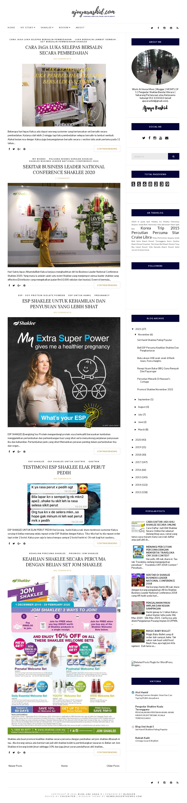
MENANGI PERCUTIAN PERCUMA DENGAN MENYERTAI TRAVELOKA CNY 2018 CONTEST (160, 551)
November (144, 334)
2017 (138, 462)
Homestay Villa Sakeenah (159, 224)
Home (11, 27)
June (141, 422)
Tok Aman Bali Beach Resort (163, 244)
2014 (138, 484)
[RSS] (177, 28)
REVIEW (63, 27)
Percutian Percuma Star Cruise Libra (155, 234)
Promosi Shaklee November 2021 (155, 389)
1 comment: (63, 178)
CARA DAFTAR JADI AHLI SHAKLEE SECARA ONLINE (161, 523)
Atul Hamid (141, 692)
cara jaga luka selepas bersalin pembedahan (40, 39)
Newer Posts (15, 765)
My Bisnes (39, 159)
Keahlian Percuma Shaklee (47, 553)
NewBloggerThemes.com (124, 796)
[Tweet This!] (14, 149)
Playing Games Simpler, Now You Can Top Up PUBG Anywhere (153, 696)
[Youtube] (171, 28)
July (140, 414)
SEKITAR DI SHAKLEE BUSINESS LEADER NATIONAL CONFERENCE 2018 (160, 579)
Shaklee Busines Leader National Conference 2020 (64, 161)
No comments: (63, 59)
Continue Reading (107, 149)
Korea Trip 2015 (160, 228)
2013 (138, 492)
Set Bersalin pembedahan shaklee (64, 41)
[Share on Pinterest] (24, 149)
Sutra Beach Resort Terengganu (151, 241)
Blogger (129, 794)
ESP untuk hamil (79, 295)
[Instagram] (164, 28)
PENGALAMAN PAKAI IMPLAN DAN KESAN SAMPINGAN (158, 605)
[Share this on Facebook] (9, 149)
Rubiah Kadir (142, 737)
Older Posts (113, 765)
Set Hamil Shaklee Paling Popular (154, 339)
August (142, 406)
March (141, 429)
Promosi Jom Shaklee (84, 553)
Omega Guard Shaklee (146, 740)
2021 (138, 329)
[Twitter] (152, 28)
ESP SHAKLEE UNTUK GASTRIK (66, 461)
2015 (138, 477)
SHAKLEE (46, 27)
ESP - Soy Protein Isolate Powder (41, 295)
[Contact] (166, 138)
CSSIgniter (68, 796)
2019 (138, 447)
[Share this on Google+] (19, 149)
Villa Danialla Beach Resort (161, 247)
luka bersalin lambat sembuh (95, 39)
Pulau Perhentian (159, 238)
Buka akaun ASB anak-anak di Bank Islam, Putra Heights (156, 359)
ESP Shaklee (36, 461)
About (80, 27)
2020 (138, 439)
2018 (138, 454)
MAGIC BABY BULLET (158, 630)
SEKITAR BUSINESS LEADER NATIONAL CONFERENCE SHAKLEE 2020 (64, 169)
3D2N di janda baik (140, 221)
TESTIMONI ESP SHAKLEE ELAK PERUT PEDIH (64, 470)
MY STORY (27, 27)
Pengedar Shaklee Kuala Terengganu (149, 708)
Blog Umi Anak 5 (144, 726)
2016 (138, 469)
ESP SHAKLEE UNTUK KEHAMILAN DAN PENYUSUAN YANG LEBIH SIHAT (64, 303)
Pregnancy (102, 295)
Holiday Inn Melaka (160, 221)
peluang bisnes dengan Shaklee (71, 159)
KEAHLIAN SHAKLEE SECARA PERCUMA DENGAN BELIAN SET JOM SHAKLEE (64, 562)
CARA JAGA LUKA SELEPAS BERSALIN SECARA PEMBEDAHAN (63, 50)
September (144, 399)
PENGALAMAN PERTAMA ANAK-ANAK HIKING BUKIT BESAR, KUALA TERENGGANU (154, 715)
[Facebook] (158, 28)
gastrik (94, 461)
